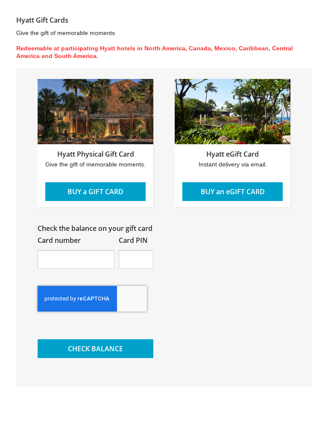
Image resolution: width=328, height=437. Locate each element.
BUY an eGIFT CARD (233, 191)
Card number (59, 240)
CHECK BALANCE (95, 348)
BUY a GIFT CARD (95, 191)
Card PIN (133, 240)
